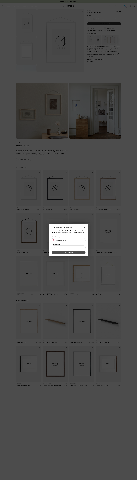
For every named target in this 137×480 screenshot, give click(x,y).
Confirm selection (68, 252)
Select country (56, 236)
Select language (56, 244)
